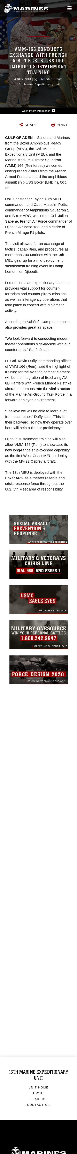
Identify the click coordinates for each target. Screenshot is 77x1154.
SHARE (30, 125)
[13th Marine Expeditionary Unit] (26, 8)
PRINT (62, 125)
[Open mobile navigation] (69, 8)
